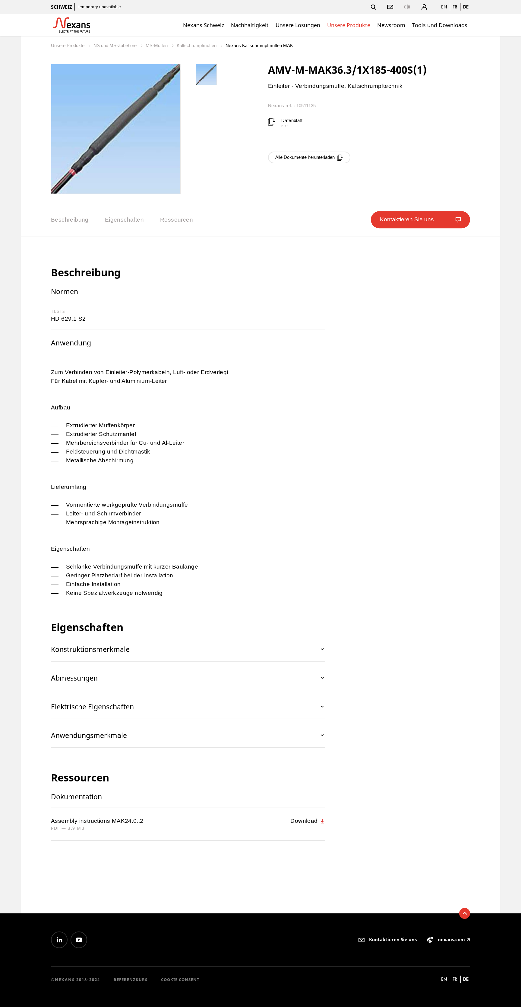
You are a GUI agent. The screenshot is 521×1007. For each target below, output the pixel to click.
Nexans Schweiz (203, 25)
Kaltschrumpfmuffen (197, 45)
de (466, 7)
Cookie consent (180, 979)
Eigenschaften (124, 219)
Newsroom (391, 25)
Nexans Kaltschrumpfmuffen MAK (259, 45)
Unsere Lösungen (298, 25)
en (444, 7)
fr (455, 7)
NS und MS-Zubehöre (115, 45)
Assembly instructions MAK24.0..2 (97, 821)
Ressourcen (176, 219)
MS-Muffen (157, 45)
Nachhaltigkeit (250, 25)
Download (304, 821)
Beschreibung (70, 219)
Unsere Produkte (348, 25)
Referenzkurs (130, 979)
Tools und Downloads (439, 25)
